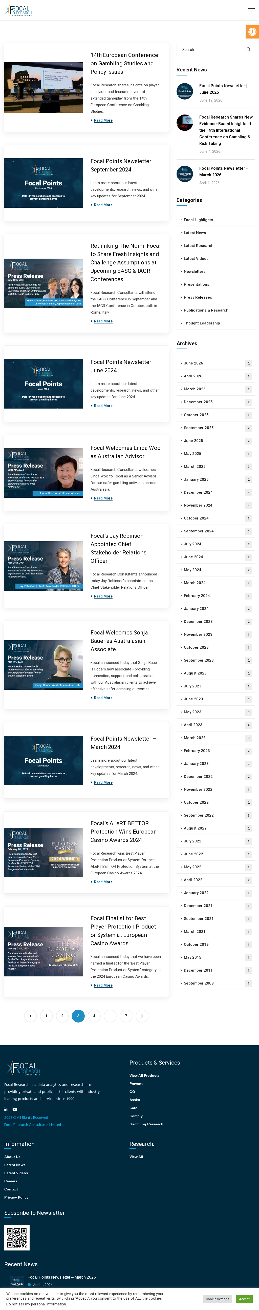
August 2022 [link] (217, 828)
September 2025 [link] (217, 428)
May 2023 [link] (217, 712)
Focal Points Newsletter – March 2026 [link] (224, 171)
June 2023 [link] (217, 699)
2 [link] (62, 1016)
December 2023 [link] (217, 621)
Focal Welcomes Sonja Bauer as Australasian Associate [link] (119, 640)
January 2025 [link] (217, 479)
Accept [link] (244, 1299)
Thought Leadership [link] (202, 323)
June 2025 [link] (217, 440)
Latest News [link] (195, 232)
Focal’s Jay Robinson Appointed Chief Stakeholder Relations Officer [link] (118, 548)
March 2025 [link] (217, 466)
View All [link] (136, 1157)
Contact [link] (11, 1189)
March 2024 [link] (217, 583)
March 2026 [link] (217, 389)
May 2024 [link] (217, 570)
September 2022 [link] (217, 815)
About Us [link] (12, 1157)
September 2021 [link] (217, 918)
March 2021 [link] (217, 931)
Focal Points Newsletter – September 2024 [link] (123, 165)
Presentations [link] (196, 284)
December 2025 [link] (217, 402)
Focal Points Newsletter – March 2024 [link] (123, 743)
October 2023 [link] (217, 647)
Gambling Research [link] (146, 1124)
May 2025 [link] (217, 453)
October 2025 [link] (217, 415)
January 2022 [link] (217, 893)
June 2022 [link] (217, 854)
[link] (252, 31)
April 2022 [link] (217, 880)
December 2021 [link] (217, 905)
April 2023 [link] (217, 725)
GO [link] (132, 1092)
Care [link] (133, 1108)
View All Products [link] (145, 1075)
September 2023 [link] (217, 660)
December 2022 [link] (217, 776)
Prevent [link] (136, 1084)
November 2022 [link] (217, 789)
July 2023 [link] (217, 686)
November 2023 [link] (217, 634)
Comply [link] (136, 1116)
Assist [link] (135, 1100)
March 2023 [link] (217, 738)
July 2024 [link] (217, 544)
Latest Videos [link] (196, 258)
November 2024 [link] (217, 505)
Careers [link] (10, 1181)
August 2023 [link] (217, 673)
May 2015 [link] (217, 957)
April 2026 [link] (217, 376)
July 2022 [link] (217, 841)
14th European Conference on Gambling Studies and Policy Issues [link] (124, 63)
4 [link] (94, 1016)
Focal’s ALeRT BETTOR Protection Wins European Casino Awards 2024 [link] (124, 831)
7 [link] (126, 1016)
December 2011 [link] (217, 970)
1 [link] (46, 1016)
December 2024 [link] (217, 492)
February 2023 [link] (217, 750)
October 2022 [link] (217, 802)
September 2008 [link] (217, 983)
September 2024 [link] (217, 531)
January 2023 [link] (217, 763)
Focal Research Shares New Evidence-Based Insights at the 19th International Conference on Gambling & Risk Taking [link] (226, 130)
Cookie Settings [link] (217, 1299)
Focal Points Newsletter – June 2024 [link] (123, 366)
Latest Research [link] (198, 245)
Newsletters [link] (194, 271)
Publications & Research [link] (206, 310)
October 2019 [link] (217, 944)
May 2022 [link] (217, 867)
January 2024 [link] (217, 608)
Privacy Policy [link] (16, 1197)
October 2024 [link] (217, 518)
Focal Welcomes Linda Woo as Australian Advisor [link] (126, 452)
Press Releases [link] (198, 297)
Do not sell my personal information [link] (36, 1304)
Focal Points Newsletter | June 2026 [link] (223, 89)
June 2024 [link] (217, 557)
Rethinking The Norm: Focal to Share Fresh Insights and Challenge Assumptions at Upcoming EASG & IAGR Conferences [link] (126, 262)
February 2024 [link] (217, 595)
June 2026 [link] (217, 363)
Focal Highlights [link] (198, 220)
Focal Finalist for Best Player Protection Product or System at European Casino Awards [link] (123, 931)
